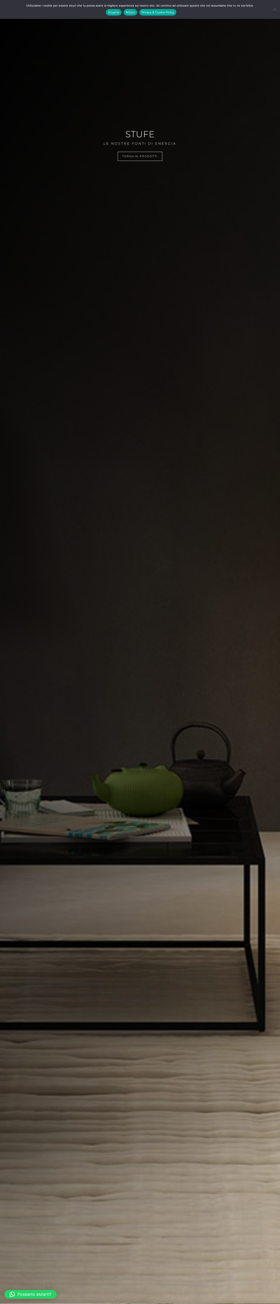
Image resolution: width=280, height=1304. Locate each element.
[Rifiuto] (274, 9)
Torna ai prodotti (140, 156)
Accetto (113, 12)
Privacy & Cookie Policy (158, 12)
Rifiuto (130, 12)
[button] (30, 1294)
